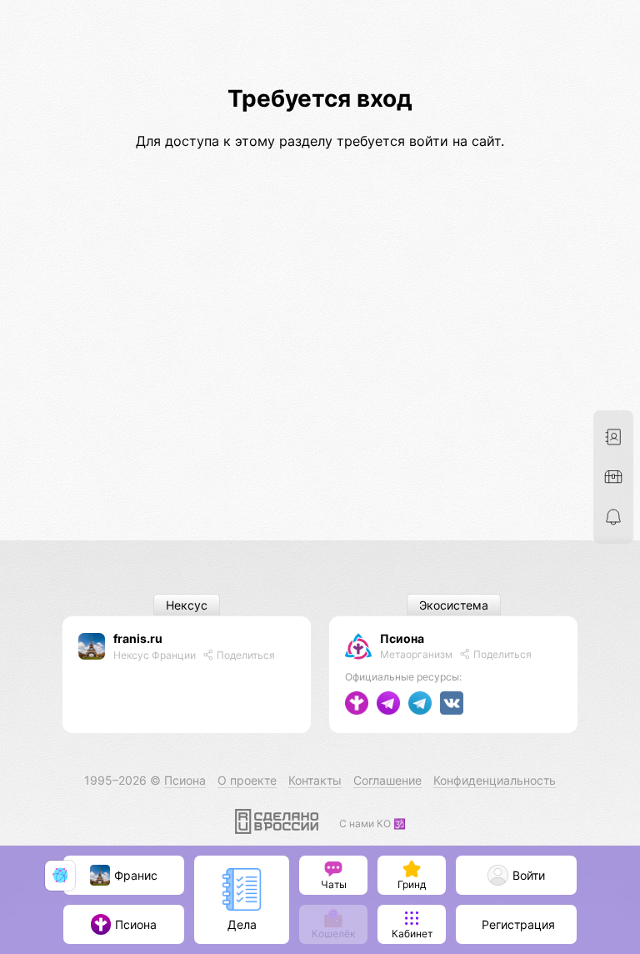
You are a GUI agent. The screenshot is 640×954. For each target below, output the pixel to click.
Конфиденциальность (494, 780)
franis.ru (137, 638)
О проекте (247, 780)
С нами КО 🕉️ (372, 823)
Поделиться (244, 655)
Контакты (315, 780)
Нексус (187, 605)
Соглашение (387, 780)
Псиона (402, 638)
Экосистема (453, 605)
